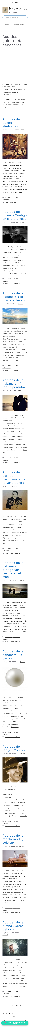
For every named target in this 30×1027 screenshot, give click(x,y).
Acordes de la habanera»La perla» (13, 655)
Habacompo (18, 8)
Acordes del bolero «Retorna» (11, 122)
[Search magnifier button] (25, 17)
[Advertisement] (15, 63)
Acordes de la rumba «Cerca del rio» (13, 926)
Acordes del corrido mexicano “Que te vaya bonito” (14, 477)
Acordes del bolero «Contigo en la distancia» (14, 215)
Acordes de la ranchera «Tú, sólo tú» (13, 839)
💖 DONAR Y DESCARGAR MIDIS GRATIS (15, 1023)
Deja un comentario (12, 283)
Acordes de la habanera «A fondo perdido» (14, 383)
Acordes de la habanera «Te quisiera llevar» (13, 296)
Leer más (18, 192)
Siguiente (17, 1005)
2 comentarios (10, 202)
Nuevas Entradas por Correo (15, 24)
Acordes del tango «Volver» (13, 748)
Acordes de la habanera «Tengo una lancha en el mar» (13, 570)
